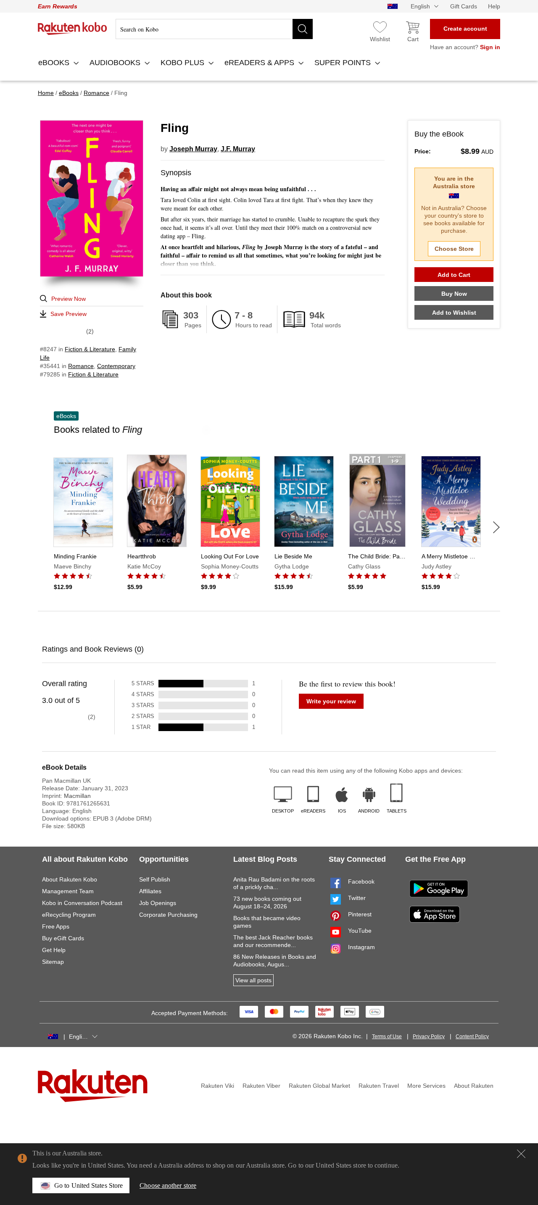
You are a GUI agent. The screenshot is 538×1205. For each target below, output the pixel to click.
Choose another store (168, 1185)
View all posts (253, 980)
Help (494, 6)
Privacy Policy (429, 1036)
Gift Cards (463, 6)
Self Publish (154, 879)
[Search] (303, 29)
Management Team (68, 891)
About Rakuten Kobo (69, 879)
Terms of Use (387, 1036)
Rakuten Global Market (319, 1085)
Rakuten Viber (261, 1085)
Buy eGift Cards (63, 938)
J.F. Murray (238, 149)
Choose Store (454, 248)
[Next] (496, 527)
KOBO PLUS (183, 62)
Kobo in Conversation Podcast (82, 903)
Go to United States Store (88, 1185)
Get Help (54, 950)
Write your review (331, 701)
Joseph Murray (193, 149)
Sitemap (53, 961)
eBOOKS (54, 62)
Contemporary (116, 366)
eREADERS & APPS (260, 62)
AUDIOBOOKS (116, 62)
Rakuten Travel (379, 1085)
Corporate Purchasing (168, 914)
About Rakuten (473, 1085)
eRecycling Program (69, 914)
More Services (426, 1085)
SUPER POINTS (343, 62)
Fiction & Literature (90, 349)
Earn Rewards (57, 6)
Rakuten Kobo (72, 28)
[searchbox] (214, 29)
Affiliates (150, 891)
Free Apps (55, 926)
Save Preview (68, 313)
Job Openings (157, 903)
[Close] (521, 1154)
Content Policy (472, 1036)
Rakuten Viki (217, 1085)
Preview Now (68, 298)
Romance (81, 366)
